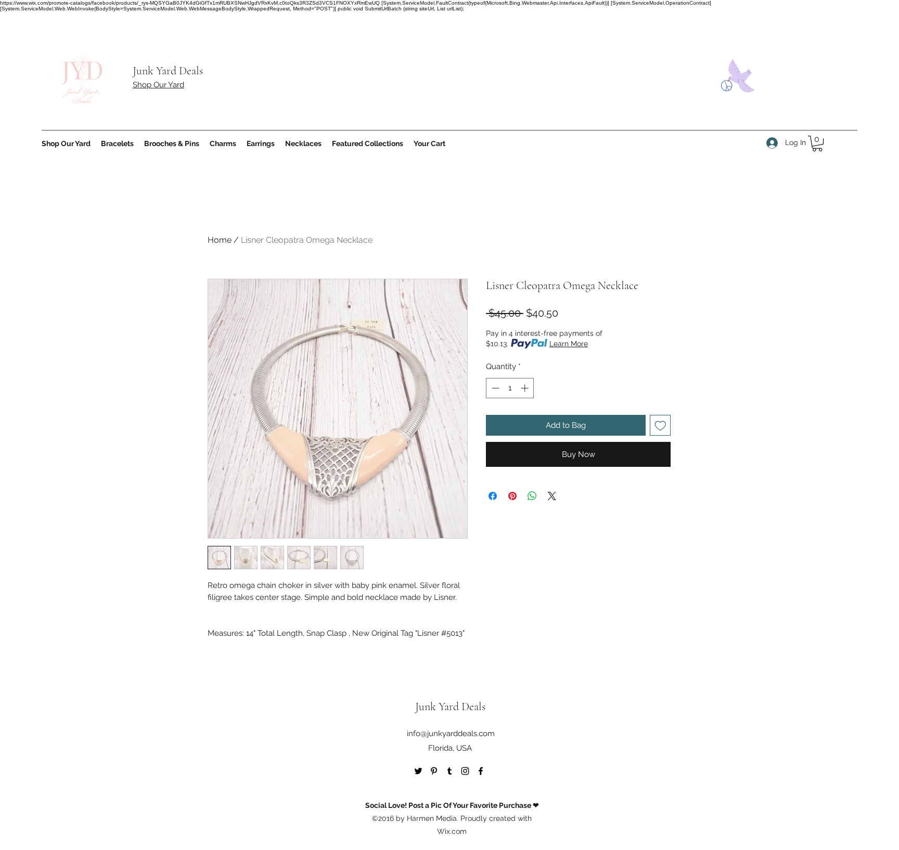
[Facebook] (481, 771)
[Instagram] (465, 771)
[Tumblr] (449, 771)
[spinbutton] (510, 388)
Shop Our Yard (158, 84)
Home (220, 240)
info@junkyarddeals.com (451, 733)
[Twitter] (418, 771)
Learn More (568, 343)
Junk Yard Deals (168, 70)
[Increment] (526, 388)
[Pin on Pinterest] (512, 496)
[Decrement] (494, 388)
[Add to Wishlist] (660, 425)
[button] (817, 143)
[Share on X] (552, 496)
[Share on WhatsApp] (532, 496)
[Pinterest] (434, 771)
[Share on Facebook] (492, 496)
